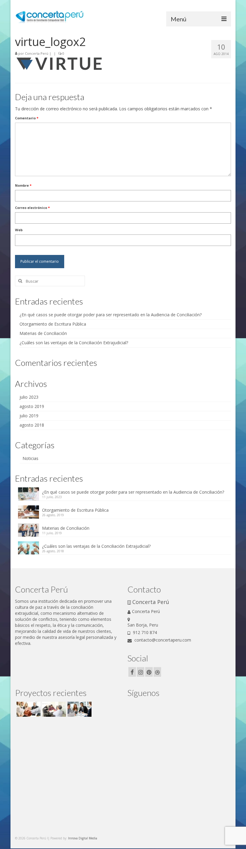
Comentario (26, 118)
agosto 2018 (32, 425)
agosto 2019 (32, 406)
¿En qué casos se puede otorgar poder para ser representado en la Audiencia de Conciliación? (111, 314)
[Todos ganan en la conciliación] (79, 709)
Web (18, 230)
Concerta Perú (36, 53)
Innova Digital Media (82, 838)
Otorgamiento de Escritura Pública (53, 324)
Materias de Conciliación (43, 333)
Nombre (23, 185)
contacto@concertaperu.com (162, 640)
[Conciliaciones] (27, 709)
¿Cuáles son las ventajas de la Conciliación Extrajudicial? (74, 342)
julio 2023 (29, 397)
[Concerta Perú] (53, 709)
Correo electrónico (32, 207)
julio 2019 (29, 415)
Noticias (30, 458)
